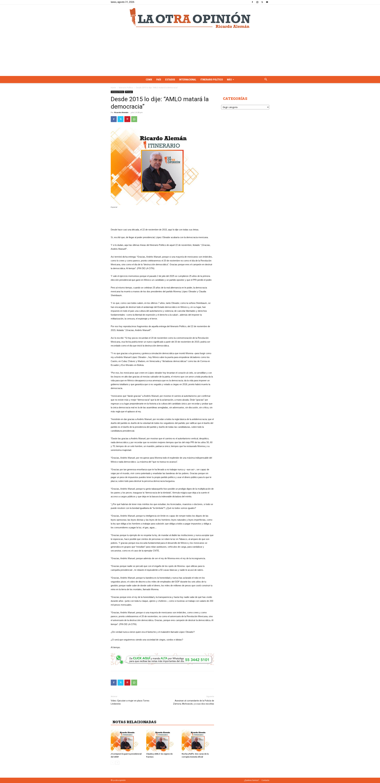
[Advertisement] (190, 53)
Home (113, 87)
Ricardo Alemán (121, 112)
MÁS (229, 79)
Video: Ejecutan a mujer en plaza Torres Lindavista (130, 702)
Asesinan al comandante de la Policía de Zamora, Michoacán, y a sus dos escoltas (193, 702)
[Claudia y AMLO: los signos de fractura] (162, 740)
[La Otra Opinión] (190, 17)
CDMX (149, 79)
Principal (129, 92)
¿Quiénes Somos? (251, 780)
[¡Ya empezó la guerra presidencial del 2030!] (127, 740)
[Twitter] (262, 2)
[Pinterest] (127, 119)
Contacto (265, 780)
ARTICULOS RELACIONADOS (139, 715)
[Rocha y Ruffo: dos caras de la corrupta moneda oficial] (198, 740)
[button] (265, 79)
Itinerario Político (211, 79)
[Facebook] (252, 2)
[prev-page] (112, 763)
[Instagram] (257, 2)
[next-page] (117, 763)
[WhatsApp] (134, 119)
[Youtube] (267, 2)
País (158, 79)
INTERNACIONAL (187, 79)
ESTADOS (170, 79)
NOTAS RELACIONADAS (134, 722)
